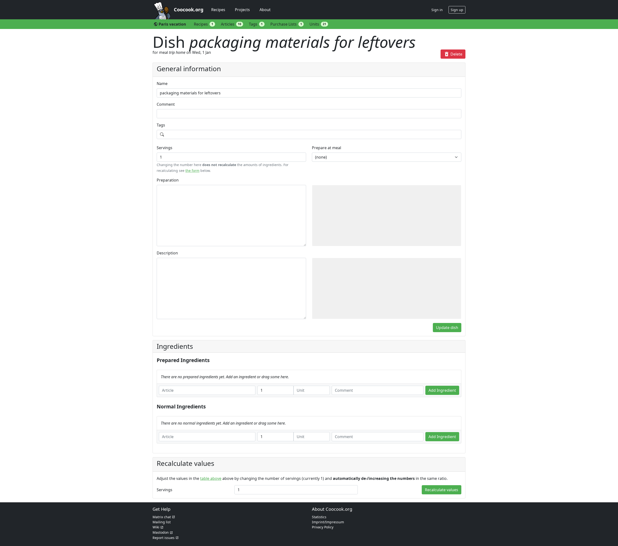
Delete (453, 54)
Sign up (457, 9)
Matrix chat (162, 517)
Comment (166, 104)
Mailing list (162, 522)
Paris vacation (170, 24)
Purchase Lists (286, 24)
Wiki (156, 527)
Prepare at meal (326, 147)
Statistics (319, 517)
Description (167, 253)
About (265, 9)
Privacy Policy (322, 527)
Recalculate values (441, 489)
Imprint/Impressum (328, 522)
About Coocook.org (332, 509)
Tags (256, 24)
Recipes (218, 9)
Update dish (447, 327)
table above (210, 478)
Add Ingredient (442, 390)
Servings (164, 147)
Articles (231, 24)
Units (317, 24)
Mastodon (161, 532)
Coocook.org (189, 9)
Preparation (168, 180)
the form (192, 170)
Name (162, 83)
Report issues (164, 537)
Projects (242, 9)
